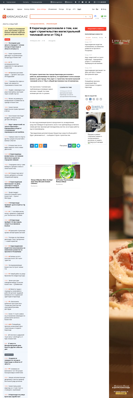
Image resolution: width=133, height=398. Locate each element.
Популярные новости (94, 34)
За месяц (94, 37)
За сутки (88, 37)
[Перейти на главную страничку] (4, 2)
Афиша (19, 9)
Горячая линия (11, 2)
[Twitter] (36, 146)
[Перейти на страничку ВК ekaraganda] (75, 2)
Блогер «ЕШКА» (29, 9)
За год (101, 37)
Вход (104, 9)
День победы (41, 9)
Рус (97, 9)
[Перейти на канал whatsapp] (89, 2)
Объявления (52, 9)
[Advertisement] (60, 58)
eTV (74, 9)
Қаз (93, 9)
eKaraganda (51, 41)
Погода (61, 9)
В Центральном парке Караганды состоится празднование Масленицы (68, 93)
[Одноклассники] (41, 146)
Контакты (26, 2)
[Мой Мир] (45, 146)
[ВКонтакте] (32, 146)
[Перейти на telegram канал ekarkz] (85, 2)
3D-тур (68, 9)
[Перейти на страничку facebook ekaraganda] (79, 2)
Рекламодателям (37, 2)
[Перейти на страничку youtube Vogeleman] (82, 2)
